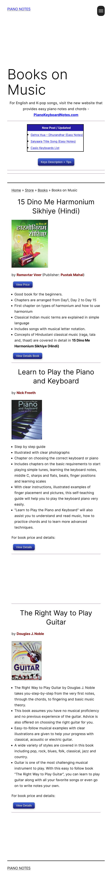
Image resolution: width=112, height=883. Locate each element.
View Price (23, 284)
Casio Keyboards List (45, 148)
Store (29, 190)
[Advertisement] (56, 40)
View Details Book (27, 355)
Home (16, 190)
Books (43, 190)
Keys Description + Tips (56, 162)
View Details (24, 547)
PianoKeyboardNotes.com (56, 115)
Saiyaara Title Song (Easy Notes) (53, 141)
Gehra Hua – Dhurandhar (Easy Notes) (57, 135)
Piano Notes (18, 9)
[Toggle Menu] (101, 10)
